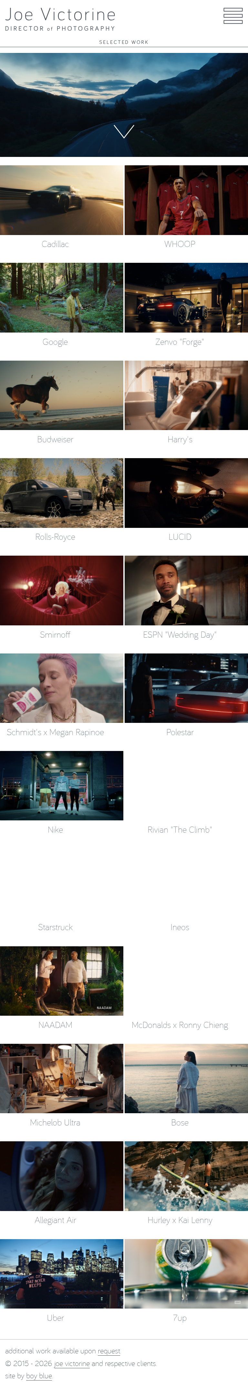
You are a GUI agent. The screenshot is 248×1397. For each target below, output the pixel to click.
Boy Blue (39, 1375)
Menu (234, 23)
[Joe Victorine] (60, 19)
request (109, 1350)
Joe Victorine (72, 1363)
